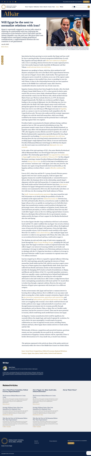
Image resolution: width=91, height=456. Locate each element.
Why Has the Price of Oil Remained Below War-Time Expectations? (15, 419)
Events (41, 6)
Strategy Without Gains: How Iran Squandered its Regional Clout (13, 408)
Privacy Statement (53, 441)
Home (26, 6)
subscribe (86, 2)
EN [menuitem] (73, 7)
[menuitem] (74, 6)
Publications (36, 6)
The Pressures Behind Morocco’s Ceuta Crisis (14, 396)
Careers (50, 6)
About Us (45, 6)
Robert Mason (4, 46)
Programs (31, 6)
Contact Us (36, 443)
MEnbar (61, 6)
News (53, 6)
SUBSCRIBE (71, 443)
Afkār (57, 6)
